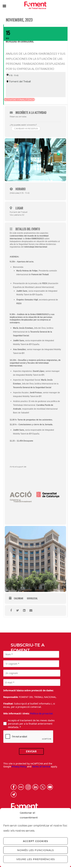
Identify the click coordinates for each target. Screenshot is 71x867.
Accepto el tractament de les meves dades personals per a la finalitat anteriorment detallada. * (31, 724)
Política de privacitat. (41, 713)
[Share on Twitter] (17, 610)
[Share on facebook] (11, 610)
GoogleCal (32, 598)
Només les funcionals (35, 850)
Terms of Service (41, 766)
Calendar (18, 598)
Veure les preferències (35, 859)
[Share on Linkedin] (24, 610)
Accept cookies (35, 841)
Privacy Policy (19, 766)
